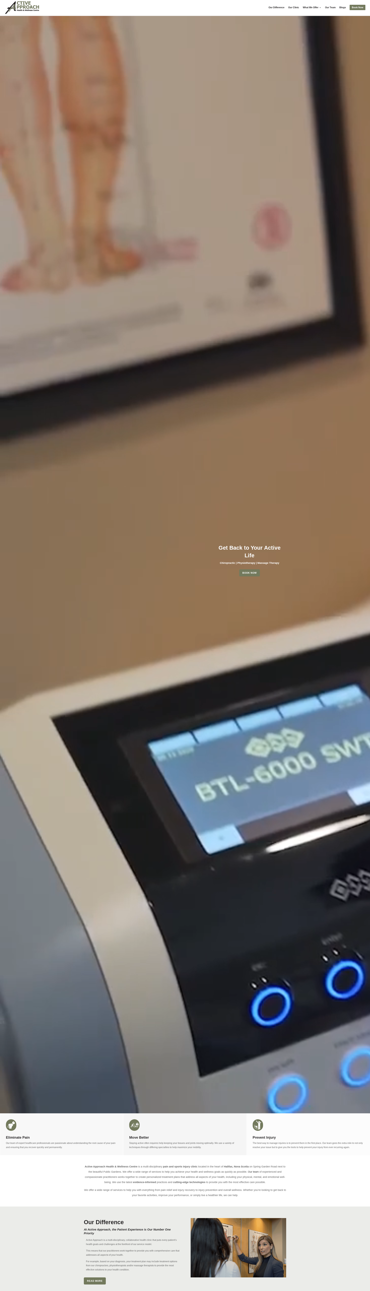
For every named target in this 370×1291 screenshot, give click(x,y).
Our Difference (276, 8)
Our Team (330, 8)
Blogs (342, 8)
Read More (95, 1281)
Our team (253, 1171)
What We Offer (310, 8)
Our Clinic (293, 8)
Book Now (249, 573)
